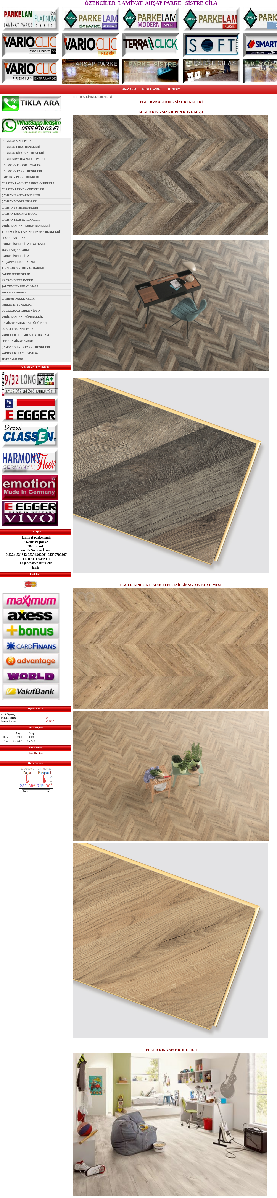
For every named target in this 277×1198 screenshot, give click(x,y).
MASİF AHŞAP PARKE (16, 250)
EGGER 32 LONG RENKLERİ (21, 146)
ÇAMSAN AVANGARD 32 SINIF (21, 195)
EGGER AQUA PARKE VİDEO (21, 310)
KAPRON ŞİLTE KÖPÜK (17, 280)
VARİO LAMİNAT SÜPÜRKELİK (22, 316)
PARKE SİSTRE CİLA (15, 256)
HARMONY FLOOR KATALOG (21, 165)
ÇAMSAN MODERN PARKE (19, 201)
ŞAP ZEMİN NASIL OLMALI (20, 286)
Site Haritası (36, 753)
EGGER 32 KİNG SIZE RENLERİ (23, 153)
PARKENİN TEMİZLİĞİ (17, 304)
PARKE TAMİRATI (14, 292)
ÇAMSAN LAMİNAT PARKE (19, 213)
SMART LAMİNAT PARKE (18, 329)
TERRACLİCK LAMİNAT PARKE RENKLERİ (31, 231)
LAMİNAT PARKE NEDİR (18, 298)
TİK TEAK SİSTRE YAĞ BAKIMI (23, 268)
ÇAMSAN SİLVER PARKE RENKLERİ (26, 347)
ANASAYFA (129, 89)
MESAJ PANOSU (152, 89)
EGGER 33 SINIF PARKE (18, 140)
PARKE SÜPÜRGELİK (16, 274)
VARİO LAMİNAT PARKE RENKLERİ (26, 225)
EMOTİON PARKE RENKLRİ (20, 177)
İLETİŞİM (174, 89)
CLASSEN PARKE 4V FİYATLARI (23, 189)
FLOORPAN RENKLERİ (17, 238)
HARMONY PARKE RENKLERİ (22, 171)
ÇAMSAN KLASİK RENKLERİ (21, 219)
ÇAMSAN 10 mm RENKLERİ (20, 207)
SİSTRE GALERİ (12, 359)
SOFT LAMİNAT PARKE (17, 341)
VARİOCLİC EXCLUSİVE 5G (20, 353)
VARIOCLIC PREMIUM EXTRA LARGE (27, 335)
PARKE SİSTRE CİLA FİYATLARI (23, 244)
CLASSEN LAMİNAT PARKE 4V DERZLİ (28, 183)
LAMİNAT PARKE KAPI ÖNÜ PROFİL (26, 322)
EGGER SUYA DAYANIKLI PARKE (24, 159)
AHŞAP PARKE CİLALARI (18, 262)
